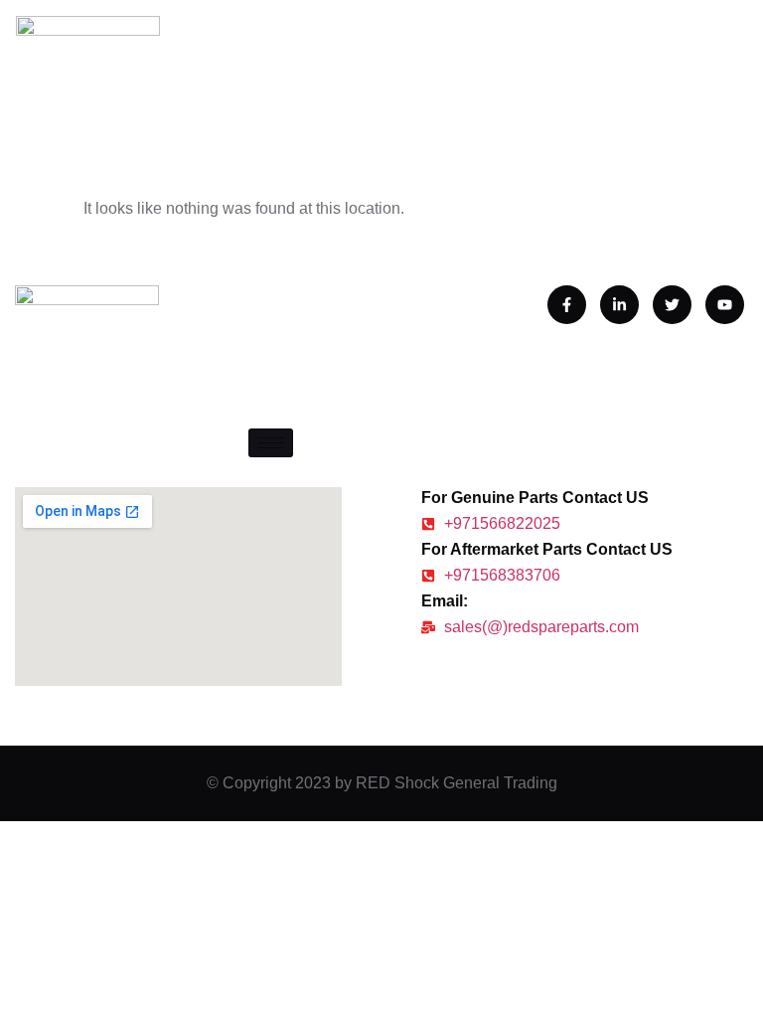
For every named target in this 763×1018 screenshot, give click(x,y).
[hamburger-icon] (270, 442)
